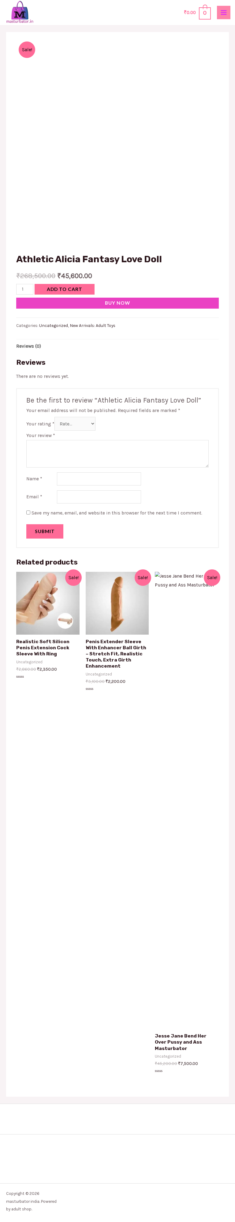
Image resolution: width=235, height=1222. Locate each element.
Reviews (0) (28, 346)
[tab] (28, 346)
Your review (40, 435)
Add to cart (64, 289)
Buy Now (117, 303)
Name (34, 479)
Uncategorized (53, 325)
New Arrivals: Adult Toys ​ (93, 325)
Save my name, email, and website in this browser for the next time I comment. (117, 513)
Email (34, 497)
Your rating (40, 424)
